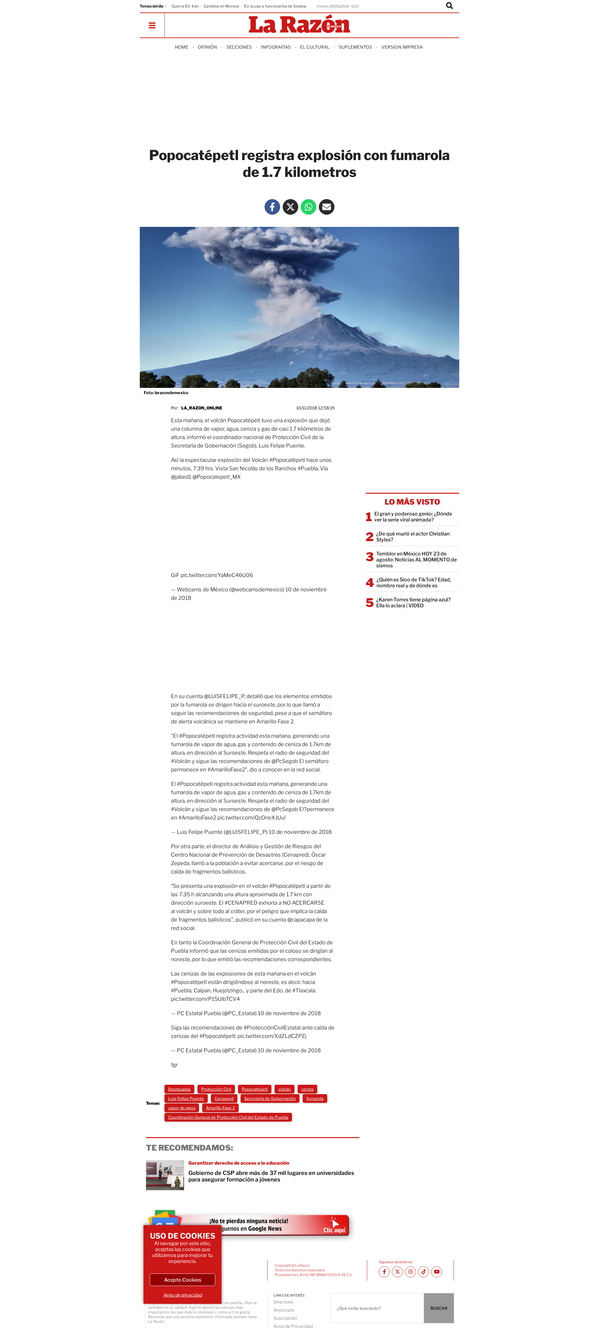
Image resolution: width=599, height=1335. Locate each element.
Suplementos (355, 47)
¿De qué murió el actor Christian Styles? (413, 537)
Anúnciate (284, 1310)
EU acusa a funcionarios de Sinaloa (275, 6)
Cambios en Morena (221, 6)
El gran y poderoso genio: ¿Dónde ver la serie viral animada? (413, 517)
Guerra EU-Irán (185, 6)
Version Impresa (402, 47)
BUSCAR (439, 1308)
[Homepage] (299, 24)
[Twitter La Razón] (290, 207)
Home (181, 47)
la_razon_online (201, 407)
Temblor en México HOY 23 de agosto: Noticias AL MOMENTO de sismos (416, 560)
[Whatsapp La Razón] (308, 207)
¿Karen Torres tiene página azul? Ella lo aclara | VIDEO (413, 603)
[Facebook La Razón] (272, 207)
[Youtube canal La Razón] (436, 1271)
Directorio (283, 1301)
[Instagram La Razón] (410, 1271)
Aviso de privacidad (182, 1295)
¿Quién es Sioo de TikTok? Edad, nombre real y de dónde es (414, 583)
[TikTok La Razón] (423, 1271)
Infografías (276, 47)
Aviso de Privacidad (293, 1326)
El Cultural (314, 47)
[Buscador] (449, 6)
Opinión (207, 47)
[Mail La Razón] (326, 207)
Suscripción (285, 1318)
